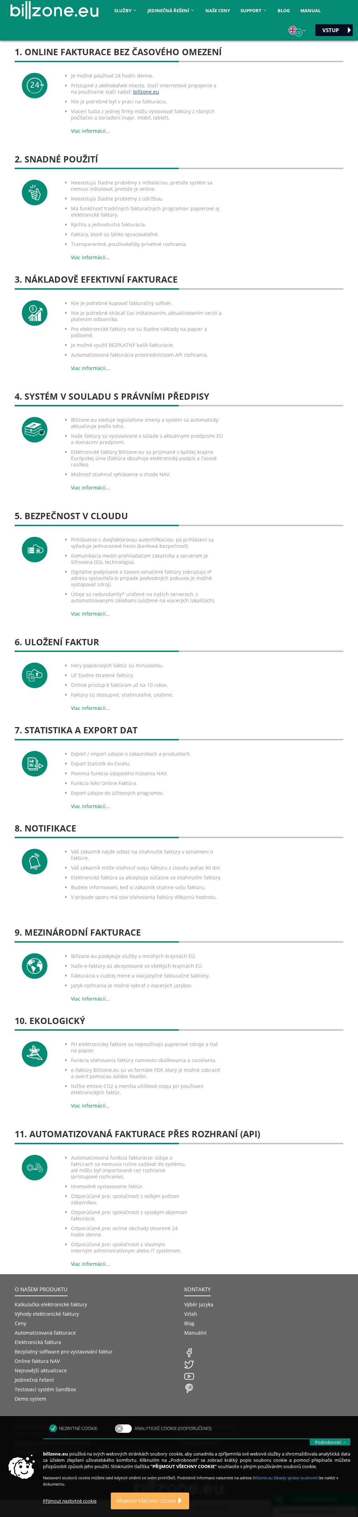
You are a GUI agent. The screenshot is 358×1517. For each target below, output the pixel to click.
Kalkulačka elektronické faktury (51, 1304)
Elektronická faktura (38, 1342)
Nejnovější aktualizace (41, 1370)
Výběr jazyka (198, 1304)
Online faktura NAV (37, 1361)
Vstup (330, 30)
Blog (284, 10)
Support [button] (252, 10)
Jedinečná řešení (34, 1380)
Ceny (20, 1323)
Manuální (195, 1332)
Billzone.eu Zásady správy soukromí (285, 1477)
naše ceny (217, 10)
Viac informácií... (90, 131)
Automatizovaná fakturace (45, 1332)
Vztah (190, 1314)
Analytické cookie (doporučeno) (173, 1428)
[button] (297, 30)
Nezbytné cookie (78, 1428)
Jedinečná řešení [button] (169, 10)
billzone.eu (146, 91)
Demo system (30, 1398)
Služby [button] (123, 10)
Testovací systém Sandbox (45, 1389)
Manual (310, 10)
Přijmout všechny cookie (146, 1501)
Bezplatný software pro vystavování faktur (64, 1351)
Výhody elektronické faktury (47, 1314)
